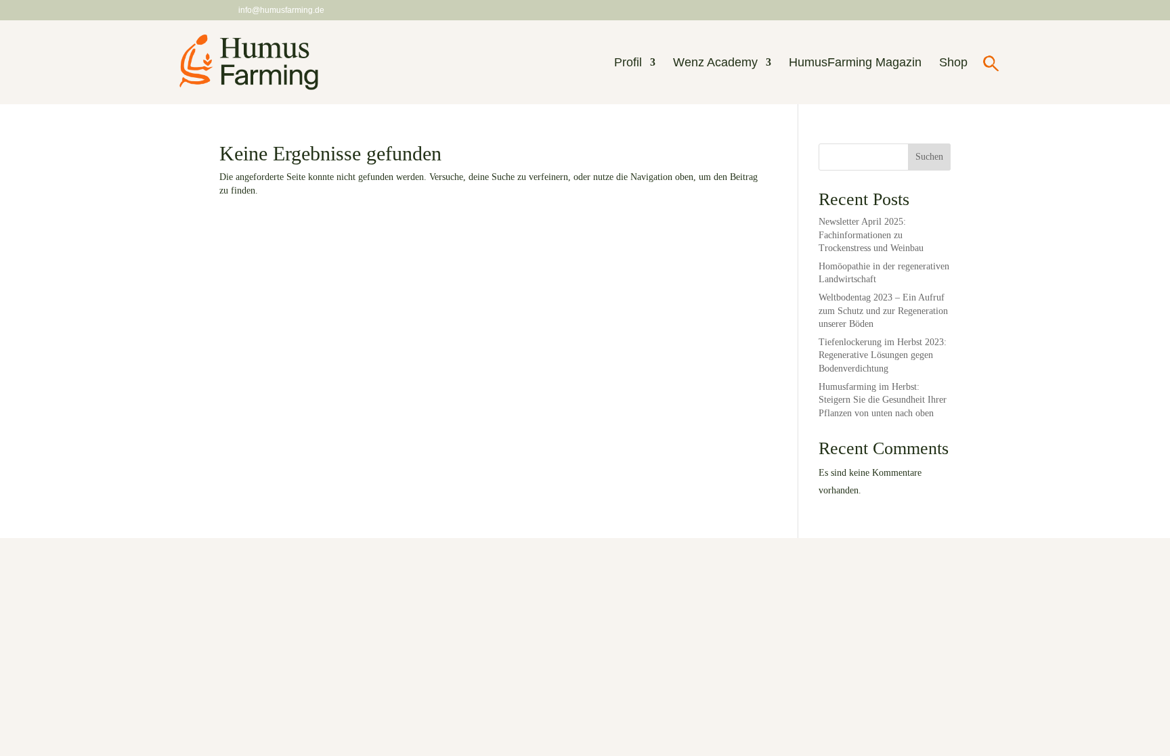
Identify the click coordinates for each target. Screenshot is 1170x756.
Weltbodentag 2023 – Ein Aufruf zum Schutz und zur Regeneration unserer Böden (883, 310)
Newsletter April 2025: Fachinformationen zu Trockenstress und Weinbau (871, 235)
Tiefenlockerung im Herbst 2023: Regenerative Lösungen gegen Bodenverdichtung (883, 355)
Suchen (929, 157)
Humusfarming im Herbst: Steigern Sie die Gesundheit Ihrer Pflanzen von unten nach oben (883, 400)
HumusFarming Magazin (855, 63)
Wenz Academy (715, 63)
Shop (953, 63)
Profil (628, 63)
